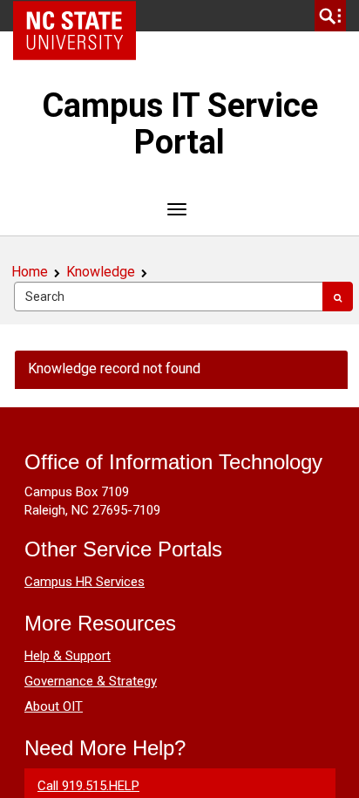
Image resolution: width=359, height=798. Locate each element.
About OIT (53, 706)
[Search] (337, 296)
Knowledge (100, 271)
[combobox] (168, 296)
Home (29, 271)
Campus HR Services (84, 582)
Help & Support (67, 656)
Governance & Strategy (90, 681)
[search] (330, 15)
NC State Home (80, 16)
